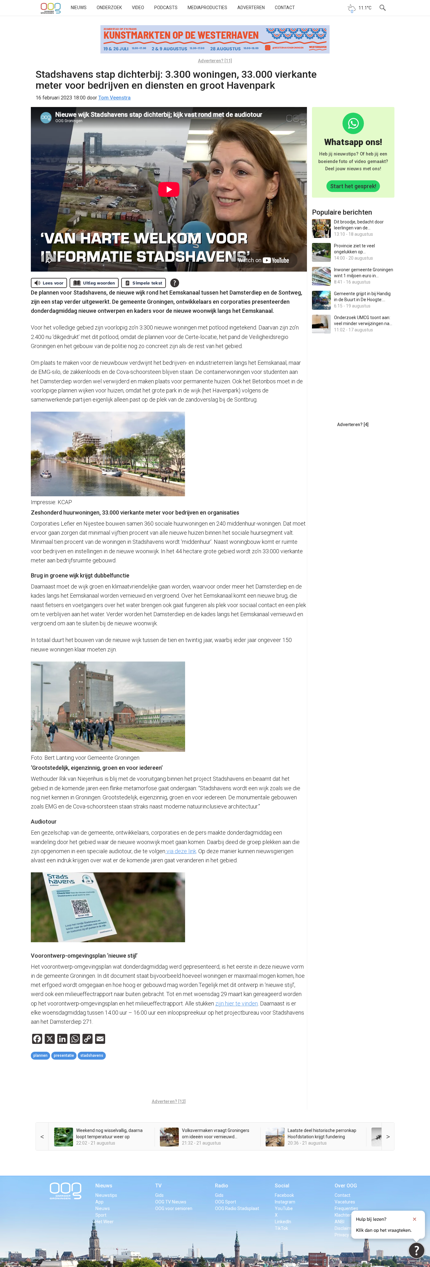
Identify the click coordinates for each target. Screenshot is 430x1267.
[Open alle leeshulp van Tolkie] (174, 283)
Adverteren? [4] (353, 424)
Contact (285, 7)
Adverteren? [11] (215, 60)
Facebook (284, 1195)
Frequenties (346, 1208)
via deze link (180, 851)
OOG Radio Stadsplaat (237, 1208)
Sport (100, 1215)
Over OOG (346, 1186)
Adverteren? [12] (169, 1101)
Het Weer (104, 1221)
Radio (221, 1186)
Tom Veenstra (114, 98)
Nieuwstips (106, 1195)
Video (138, 7)
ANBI (339, 1221)
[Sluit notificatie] (414, 1219)
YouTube (284, 1208)
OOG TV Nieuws (170, 1201)
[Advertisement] (168, 1080)
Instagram (285, 1201)
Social (282, 1186)
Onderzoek (109, 7)
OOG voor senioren (173, 1208)
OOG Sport (225, 1201)
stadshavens (91, 1055)
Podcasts (166, 7)
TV (158, 1186)
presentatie (64, 1055)
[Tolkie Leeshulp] (416, 1250)
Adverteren (251, 7)
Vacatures (345, 1201)
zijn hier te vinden (236, 1003)
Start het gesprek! (353, 186)
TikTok (281, 1228)
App (99, 1201)
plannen (40, 1055)
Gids (159, 1195)
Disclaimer (345, 1228)
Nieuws (79, 7)
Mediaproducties (207, 7)
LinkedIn (283, 1221)
